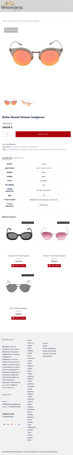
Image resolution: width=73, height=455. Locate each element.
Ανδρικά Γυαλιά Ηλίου (30, 353)
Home (4, 21)
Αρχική (45, 343)
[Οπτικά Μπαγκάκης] (12, 6)
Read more (55, 265)
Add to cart (43, 134)
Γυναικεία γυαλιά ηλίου (47, 149)
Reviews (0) (19, 158)
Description (7, 158)
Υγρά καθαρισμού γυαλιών (31, 427)
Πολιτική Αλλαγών (49, 353)
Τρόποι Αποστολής (49, 351)
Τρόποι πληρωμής (49, 348)
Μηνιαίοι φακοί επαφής (30, 419)
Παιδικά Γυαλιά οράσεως (30, 396)
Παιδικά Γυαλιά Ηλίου (30, 368)
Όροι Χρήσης (47, 356)
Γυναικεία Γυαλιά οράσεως (30, 388)
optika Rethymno (13, 149)
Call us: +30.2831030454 (11, 407)
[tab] (7, 158)
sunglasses (23, 149)
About (45, 346)
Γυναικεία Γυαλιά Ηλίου (29, 147)
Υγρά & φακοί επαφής (30, 404)
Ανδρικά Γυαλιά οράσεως (30, 381)
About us (30, 343)
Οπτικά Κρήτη (61, 149)
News (29, 440)
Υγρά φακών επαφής (30, 434)
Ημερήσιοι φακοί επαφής (31, 411)
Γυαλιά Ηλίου (12, 21)
